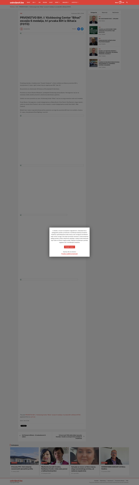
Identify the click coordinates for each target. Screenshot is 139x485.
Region (45, 2)
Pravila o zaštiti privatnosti (69, 253)
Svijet (51, 2)
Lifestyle (74, 2)
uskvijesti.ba (17, 2)
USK (33, 2)
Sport (56, 2)
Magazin (65, 2)
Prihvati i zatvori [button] (69, 247)
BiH (39, 2)
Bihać (28, 2)
